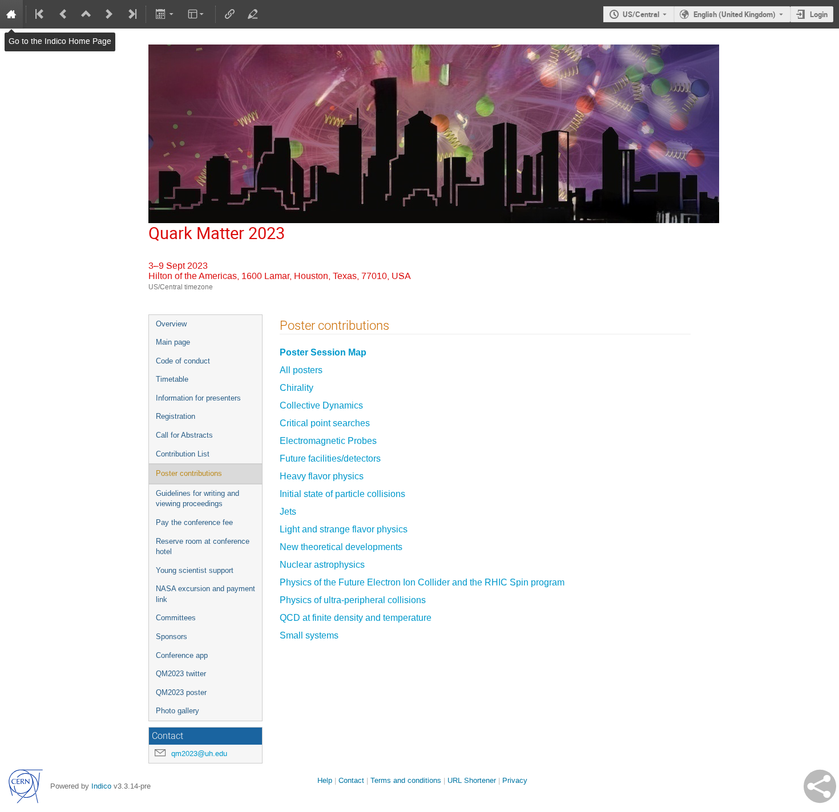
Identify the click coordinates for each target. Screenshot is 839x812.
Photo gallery (177, 710)
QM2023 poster (181, 692)
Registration (175, 416)
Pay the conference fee (194, 522)
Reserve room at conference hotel (202, 546)
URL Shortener (471, 780)
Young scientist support (194, 570)
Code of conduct (183, 361)
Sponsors (171, 636)
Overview (171, 324)
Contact (351, 780)
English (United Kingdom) (734, 14)
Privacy (514, 780)
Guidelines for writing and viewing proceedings (197, 498)
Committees (176, 617)
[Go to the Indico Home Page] (11, 14)
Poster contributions (189, 473)
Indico (101, 786)
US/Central (641, 14)
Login (819, 14)
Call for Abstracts (184, 435)
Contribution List (182, 454)
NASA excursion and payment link (205, 594)
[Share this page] (820, 786)
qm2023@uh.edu (199, 753)
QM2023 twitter (181, 673)
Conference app (182, 655)
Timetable (172, 379)
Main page (173, 342)
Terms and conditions (405, 780)
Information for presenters (198, 398)
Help (324, 780)
